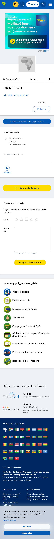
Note (6, 219)
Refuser (27, 526)
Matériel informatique (16, 95)
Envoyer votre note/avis (30, 262)
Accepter (27, 533)
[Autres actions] (49, 79)
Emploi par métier (10, 497)
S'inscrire (33, 4)
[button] (43, 4)
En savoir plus (10, 520)
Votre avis (6, 229)
